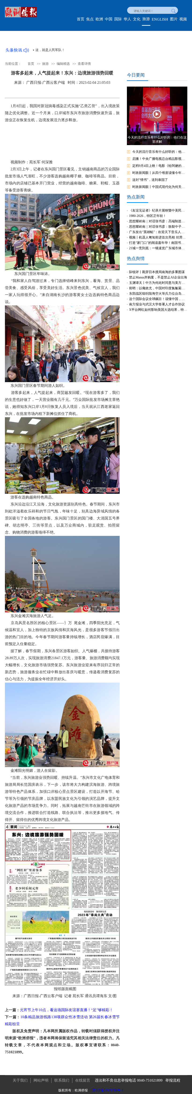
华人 (127, 19)
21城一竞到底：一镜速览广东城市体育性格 (158, 248)
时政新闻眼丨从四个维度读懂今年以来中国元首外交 (159, 173)
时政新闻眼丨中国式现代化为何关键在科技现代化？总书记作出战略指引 (159, 187)
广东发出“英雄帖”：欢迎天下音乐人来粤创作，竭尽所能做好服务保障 (158, 232)
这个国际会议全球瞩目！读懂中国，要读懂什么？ (158, 299)
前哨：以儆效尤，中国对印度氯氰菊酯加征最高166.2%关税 (158, 288)
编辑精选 (63, 64)
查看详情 (84, 64)
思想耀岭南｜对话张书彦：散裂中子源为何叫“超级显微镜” (158, 226)
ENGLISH (160, 19)
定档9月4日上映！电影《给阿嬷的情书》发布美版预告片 (159, 166)
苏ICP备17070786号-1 (107, 1090)
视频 (183, 19)
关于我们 (20, 1080)
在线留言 (82, 1080)
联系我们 (61, 1080)
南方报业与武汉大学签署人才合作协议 (157, 304)
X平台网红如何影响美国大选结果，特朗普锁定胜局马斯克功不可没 (158, 309)
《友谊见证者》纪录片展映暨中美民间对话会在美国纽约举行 (158, 210)
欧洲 (99, 19)
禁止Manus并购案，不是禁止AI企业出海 (158, 277)
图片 (173, 19)
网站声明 (40, 1080)
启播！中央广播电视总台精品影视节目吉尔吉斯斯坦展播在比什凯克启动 (159, 159)
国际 (118, 19)
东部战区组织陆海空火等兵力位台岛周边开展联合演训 (158, 293)
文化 (136, 19)
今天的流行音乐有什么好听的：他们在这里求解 (159, 152)
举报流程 (172, 1080)
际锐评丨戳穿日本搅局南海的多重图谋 (157, 272)
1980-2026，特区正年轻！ (147, 216)
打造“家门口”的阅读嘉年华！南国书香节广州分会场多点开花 (158, 243)
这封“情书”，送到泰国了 (150, 180)
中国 (108, 19)
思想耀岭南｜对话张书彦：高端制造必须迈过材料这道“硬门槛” (158, 221)
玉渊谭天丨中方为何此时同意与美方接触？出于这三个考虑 (158, 283)
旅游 (146, 19)
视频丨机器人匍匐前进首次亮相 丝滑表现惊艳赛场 (158, 237)
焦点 (90, 19)
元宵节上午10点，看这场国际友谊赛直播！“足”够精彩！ (66, 1010)
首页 (80, 19)
